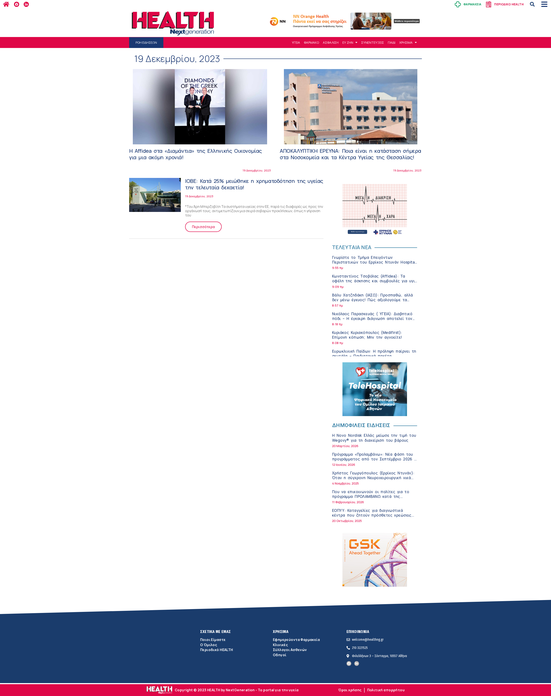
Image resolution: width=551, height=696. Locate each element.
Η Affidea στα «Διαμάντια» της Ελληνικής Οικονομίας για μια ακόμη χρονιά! (195, 154)
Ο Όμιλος (208, 644)
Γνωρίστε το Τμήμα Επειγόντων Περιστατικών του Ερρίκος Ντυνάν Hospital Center (374, 262)
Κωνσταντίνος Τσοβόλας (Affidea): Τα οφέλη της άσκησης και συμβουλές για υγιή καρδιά (374, 281)
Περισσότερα (203, 226)
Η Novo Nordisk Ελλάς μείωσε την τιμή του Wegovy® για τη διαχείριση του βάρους (374, 438)
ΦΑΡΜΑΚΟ (311, 42)
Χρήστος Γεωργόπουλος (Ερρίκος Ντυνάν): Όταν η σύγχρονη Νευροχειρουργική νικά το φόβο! (373, 478)
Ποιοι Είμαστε (213, 639)
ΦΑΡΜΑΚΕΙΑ (472, 4)
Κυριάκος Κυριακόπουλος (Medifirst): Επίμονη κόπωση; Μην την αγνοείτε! (367, 335)
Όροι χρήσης (350, 690)
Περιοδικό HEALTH (216, 649)
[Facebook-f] (16, 4)
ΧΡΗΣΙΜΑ (406, 42)
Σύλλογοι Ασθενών (290, 649)
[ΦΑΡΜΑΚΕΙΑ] (458, 4)
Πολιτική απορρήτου (386, 690)
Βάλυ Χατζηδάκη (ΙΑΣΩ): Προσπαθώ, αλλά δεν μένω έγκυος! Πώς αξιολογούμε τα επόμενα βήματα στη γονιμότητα (372, 300)
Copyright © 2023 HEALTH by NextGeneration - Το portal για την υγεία (237, 690)
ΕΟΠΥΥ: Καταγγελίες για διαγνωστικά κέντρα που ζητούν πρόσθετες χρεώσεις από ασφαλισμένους (372, 515)
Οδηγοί (279, 655)
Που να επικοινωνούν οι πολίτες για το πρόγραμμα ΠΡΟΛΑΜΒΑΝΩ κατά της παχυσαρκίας (370, 496)
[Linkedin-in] (26, 4)
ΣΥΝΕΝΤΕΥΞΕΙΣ (372, 42)
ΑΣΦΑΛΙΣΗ (331, 42)
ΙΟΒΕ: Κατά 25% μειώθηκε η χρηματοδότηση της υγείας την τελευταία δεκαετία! (254, 184)
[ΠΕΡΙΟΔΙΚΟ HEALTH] (489, 4)
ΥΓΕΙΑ (296, 42)
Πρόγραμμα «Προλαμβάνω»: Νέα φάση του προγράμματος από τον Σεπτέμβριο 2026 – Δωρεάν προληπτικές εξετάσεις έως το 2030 (374, 461)
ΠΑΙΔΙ (391, 42)
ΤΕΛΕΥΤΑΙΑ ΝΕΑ (351, 247)
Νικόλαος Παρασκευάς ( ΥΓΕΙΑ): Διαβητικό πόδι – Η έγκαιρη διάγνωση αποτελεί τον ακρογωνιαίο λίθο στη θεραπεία (372, 318)
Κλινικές (280, 644)
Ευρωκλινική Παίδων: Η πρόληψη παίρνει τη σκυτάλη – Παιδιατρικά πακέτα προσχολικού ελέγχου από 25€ (374, 356)
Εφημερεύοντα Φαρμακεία (296, 639)
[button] (532, 4)
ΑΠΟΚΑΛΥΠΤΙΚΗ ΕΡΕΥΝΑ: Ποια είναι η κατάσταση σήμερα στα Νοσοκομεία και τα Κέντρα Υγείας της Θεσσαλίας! (350, 154)
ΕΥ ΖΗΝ (347, 42)
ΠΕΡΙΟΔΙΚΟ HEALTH (509, 4)
